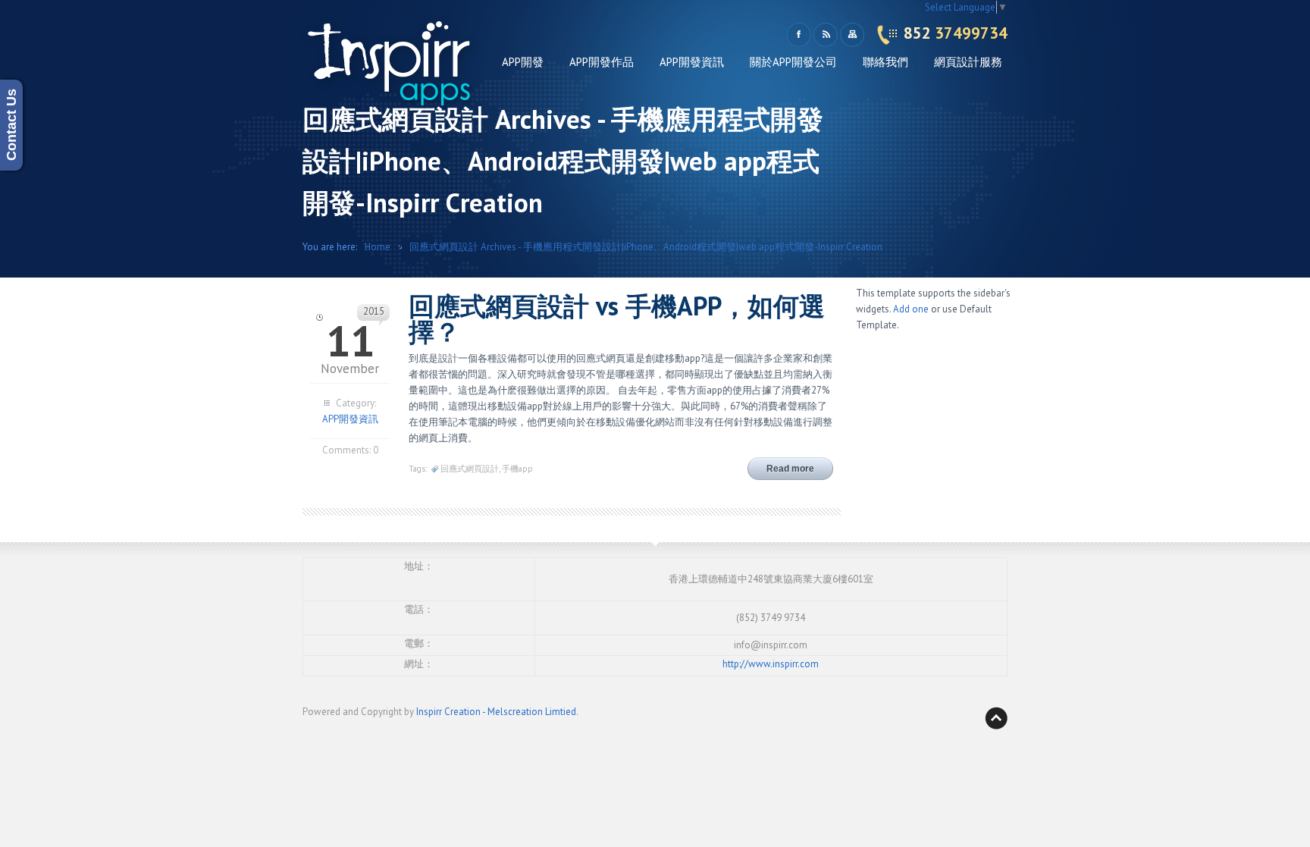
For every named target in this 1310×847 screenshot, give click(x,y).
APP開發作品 (601, 62)
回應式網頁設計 (469, 468)
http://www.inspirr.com (770, 663)
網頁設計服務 (968, 62)
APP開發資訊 (692, 62)
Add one (911, 309)
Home (377, 246)
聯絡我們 (885, 62)
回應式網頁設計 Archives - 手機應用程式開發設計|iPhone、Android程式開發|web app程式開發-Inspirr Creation (645, 246)
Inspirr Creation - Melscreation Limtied (496, 711)
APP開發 (523, 62)
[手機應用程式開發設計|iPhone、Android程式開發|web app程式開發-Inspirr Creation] (393, 69)
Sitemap (851, 35)
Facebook (798, 35)
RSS (825, 35)
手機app (517, 468)
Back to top (996, 718)
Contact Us (11, 125)
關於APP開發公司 (793, 62)
